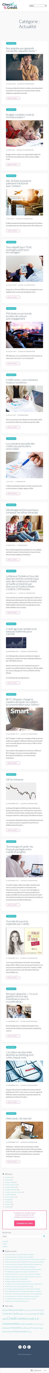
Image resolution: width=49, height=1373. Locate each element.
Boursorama (27, 1310)
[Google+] (29, 1347)
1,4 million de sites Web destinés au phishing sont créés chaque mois (20, 1055)
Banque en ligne (16, 1310)
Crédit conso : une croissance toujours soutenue (22, 381)
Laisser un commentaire (25, 83)
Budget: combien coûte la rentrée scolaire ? (20, 116)
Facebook (5, 1241)
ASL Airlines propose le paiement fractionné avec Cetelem (18, 183)
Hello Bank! (6, 1328)
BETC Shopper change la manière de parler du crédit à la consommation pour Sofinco (22, 702)
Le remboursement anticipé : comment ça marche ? (20, 1299)
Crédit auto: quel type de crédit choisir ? (17, 1301)
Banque (7, 1180)
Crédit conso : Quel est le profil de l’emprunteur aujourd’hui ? (23, 1284)
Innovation (16, 1327)
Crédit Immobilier (10, 1190)
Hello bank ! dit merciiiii (19, 1118)
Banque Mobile (10, 1182)
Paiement (9, 1332)
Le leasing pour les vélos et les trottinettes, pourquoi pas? (22, 1296)
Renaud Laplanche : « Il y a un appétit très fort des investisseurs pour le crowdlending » (22, 997)
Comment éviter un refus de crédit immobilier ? (19, 1254)
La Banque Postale (29, 1328)
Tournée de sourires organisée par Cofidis (17, 922)
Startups (29, 1331)
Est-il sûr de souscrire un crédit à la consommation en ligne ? (23, 1269)
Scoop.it (7, 1207)
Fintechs (7, 1202)
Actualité (11, 43)
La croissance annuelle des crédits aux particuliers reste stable (20, 446)
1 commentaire (20, 481)
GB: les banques (14, 779)
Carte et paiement (10, 1185)
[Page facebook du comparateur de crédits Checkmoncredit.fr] (20, 1347)
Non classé (8, 1204)
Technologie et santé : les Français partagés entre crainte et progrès (19, 849)
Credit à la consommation (13, 1192)
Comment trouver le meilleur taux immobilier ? (19, 1257)
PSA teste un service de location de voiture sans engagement (19, 316)
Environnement (10, 1197)
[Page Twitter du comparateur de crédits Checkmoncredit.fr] (24, 1347)
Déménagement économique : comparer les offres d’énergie (22, 511)
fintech (35, 1324)
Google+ (5, 1246)
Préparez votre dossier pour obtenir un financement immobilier (24, 1262)
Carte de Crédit (10, 1313)
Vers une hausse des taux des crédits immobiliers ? (20, 1267)
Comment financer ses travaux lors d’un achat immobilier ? (23, 1274)
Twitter (4, 1244)
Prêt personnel (20, 1331)
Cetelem (21, 1314)
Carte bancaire (38, 1310)
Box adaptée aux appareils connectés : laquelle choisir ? (21, 49)
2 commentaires (22, 415)
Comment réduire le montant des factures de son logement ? (23, 1264)
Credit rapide (9, 1194)
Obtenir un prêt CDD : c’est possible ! (16, 1279)
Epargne (8, 1199)
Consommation (10, 1187)
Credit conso (16, 1318)
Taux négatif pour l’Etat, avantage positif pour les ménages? (19, 249)
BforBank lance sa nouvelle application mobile (19, 1286)
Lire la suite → (13, 98)
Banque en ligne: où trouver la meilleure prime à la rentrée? (23, 1277)
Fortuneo (40, 1324)
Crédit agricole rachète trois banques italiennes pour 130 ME (21, 631)
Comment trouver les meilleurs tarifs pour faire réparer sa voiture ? (25, 1259)
